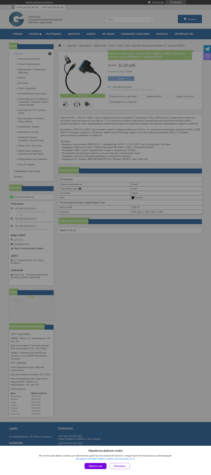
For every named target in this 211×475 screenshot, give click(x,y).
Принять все (95, 466)
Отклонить (119, 466)
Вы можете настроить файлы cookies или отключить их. (104, 459)
